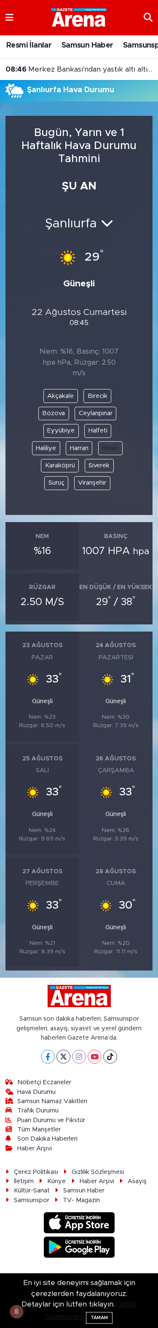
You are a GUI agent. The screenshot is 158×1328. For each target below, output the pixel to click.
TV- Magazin (81, 1200)
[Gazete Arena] (78, 17)
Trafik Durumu (38, 1110)
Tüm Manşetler (39, 1129)
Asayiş (137, 1181)
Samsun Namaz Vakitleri (52, 1101)
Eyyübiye (61, 430)
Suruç (56, 483)
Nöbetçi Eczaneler (44, 1082)
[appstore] (79, 1224)
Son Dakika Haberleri (47, 1139)
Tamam (99, 1317)
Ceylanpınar (95, 413)
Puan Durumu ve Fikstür (51, 1120)
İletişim (24, 1181)
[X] (63, 1057)
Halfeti (97, 430)
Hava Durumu (36, 1092)
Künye (56, 1181)
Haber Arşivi (34, 1148)
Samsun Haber (87, 45)
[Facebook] (48, 1057)
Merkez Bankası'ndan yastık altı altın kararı (79, 69)
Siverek (99, 465)
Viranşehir (92, 483)
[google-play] (79, 1248)
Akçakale (60, 396)
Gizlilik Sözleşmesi (98, 1172)
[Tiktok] (110, 1057)
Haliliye (46, 448)
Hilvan (110, 448)
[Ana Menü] (9, 17)
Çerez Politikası (36, 1172)
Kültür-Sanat (32, 1190)
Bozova (53, 413)
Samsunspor (31, 1200)
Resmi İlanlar (28, 45)
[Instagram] (79, 1057)
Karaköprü (60, 465)
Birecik (97, 396)
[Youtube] (95, 1057)
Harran (79, 448)
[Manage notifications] (16, 1311)
